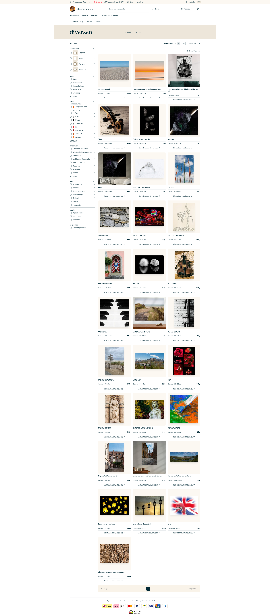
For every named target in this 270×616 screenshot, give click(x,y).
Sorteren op (193, 43)
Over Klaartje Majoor (110, 15)
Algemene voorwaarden (114, 601)
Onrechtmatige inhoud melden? (142, 601)
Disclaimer (127, 601)
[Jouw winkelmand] (198, 9)
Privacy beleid (158, 601)
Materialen (95, 15)
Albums (85, 15)
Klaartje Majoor (85, 9)
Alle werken (74, 15)
